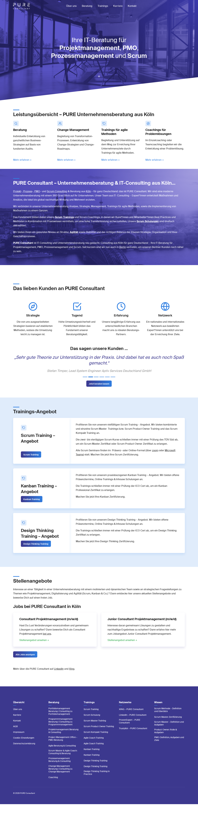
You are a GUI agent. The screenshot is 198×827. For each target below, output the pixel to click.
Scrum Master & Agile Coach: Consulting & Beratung (62, 757)
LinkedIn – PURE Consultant (132, 720)
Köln (88, 191)
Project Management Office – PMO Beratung (62, 744)
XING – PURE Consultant (131, 715)
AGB (15, 732)
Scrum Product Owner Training (99, 732)
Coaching (53, 783)
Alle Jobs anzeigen (25, 660)
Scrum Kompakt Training (96, 737)
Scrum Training (31, 460)
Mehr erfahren (21, 159)
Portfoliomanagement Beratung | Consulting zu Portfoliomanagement (60, 717)
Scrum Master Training (95, 726)
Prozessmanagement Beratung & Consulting (59, 765)
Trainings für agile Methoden (114, 132)
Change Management (73, 130)
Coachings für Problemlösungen (158, 132)
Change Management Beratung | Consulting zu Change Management (60, 774)
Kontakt (132, 6)
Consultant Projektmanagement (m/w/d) (48, 625)
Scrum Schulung (92, 720)
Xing (71, 674)
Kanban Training (31, 505)
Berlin (122, 247)
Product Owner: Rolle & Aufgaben (165, 736)
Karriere (118, 6)
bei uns (47, 639)
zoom (155, 456)
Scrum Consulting (57, 191)
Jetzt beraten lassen (99, 389)
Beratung (87, 6)
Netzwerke (125, 708)
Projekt (17, 191)
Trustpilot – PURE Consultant (133, 734)
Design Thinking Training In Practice (97, 778)
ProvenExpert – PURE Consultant (129, 727)
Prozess (27, 191)
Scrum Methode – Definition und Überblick (167, 715)
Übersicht (18, 708)
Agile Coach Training (94, 743)
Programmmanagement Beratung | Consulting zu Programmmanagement (60, 727)
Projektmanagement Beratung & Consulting (63, 736)
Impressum (18, 737)
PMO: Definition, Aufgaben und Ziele (169, 744)
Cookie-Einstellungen (23, 743)
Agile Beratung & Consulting (62, 751)
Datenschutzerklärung (24, 749)
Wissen (158, 708)
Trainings (103, 6)
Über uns (71, 6)
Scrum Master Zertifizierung (168, 722)
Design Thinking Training (35, 549)
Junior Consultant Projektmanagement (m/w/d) (142, 625)
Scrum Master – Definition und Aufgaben (169, 729)
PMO (37, 191)
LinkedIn (59, 674)
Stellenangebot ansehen (33, 645)
